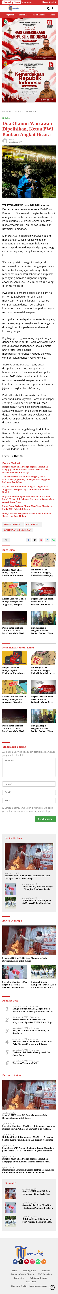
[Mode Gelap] (49, 8)
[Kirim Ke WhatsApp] (53, 540)
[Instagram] (32, 1262)
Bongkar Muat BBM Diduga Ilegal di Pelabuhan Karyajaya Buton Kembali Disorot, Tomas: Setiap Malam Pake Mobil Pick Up (25, 469)
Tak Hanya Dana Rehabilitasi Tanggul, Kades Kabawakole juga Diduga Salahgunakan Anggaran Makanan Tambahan (26, 479)
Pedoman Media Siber (21, 1274)
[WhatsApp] (38, 1262)
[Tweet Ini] (34, 540)
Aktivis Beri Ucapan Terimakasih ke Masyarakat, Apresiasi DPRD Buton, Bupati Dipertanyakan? (33, 1021)
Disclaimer (31, 1282)
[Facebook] (15, 1262)
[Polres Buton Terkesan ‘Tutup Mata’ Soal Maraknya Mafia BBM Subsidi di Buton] (14, 618)
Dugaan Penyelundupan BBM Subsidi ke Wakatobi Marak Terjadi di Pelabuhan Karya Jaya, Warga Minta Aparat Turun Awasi (28, 499)
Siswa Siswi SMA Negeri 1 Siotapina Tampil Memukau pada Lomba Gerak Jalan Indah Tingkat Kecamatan (28, 1149)
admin (11, 139)
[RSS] (43, 1262)
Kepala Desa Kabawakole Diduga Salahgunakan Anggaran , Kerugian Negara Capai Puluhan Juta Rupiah (25, 489)
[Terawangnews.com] (13, 8)
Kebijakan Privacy (38, 1278)
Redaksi (46, 1271)
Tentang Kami (29, 1271)
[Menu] (4, 8)
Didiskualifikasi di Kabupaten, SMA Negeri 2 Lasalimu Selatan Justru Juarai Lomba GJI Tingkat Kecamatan (37, 902)
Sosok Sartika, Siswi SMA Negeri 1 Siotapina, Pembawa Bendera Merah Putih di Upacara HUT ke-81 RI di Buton (37, 888)
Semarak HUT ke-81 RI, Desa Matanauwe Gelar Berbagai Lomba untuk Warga (27, 877)
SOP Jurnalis (44, 1274)
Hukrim (6, 118)
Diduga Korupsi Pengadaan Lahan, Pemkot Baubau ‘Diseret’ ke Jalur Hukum (26, 514)
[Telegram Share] (47, 540)
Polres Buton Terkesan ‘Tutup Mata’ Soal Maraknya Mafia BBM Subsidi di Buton (27, 507)
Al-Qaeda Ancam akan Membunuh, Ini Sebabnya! (31, 1031)
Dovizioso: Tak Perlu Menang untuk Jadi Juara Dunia (32, 1053)
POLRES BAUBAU (13, 524)
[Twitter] (20, 1262)
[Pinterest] (26, 1262)
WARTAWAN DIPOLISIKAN (17, 530)
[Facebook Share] (28, 540)
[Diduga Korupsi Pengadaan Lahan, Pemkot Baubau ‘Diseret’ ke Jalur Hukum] (43, 618)
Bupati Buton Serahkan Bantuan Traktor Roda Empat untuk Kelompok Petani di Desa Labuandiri (28, 1171)
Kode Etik (19, 1278)
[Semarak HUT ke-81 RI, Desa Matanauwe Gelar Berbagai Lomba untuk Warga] (29, 856)
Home (14, 1271)
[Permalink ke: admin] (4, 140)
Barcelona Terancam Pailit (25, 1063)
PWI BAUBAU (33, 524)
